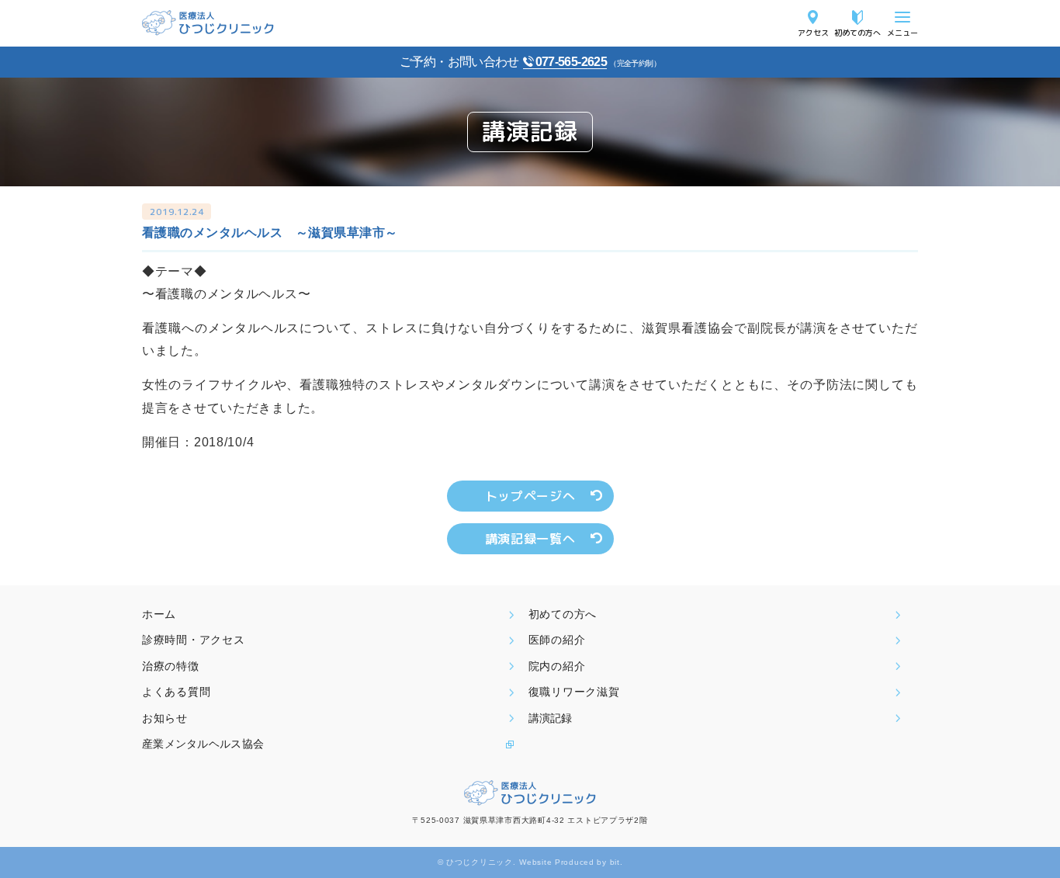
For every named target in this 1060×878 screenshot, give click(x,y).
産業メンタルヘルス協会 (203, 743)
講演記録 (550, 718)
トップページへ (530, 496)
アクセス (813, 32)
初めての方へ (857, 32)
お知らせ (165, 718)
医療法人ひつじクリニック (208, 23)
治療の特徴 (170, 666)
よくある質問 (176, 691)
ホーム (159, 614)
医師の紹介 (557, 639)
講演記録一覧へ (530, 538)
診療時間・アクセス (193, 639)
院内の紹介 (557, 666)
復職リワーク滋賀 (574, 691)
